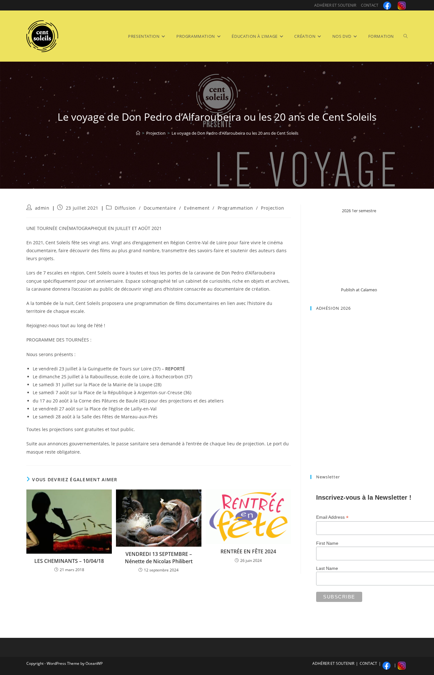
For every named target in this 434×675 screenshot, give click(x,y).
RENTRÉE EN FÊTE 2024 (248, 551)
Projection (272, 208)
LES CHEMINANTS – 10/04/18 (69, 560)
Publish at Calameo (359, 290)
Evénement (196, 208)
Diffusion (125, 208)
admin (42, 208)
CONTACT (369, 5)
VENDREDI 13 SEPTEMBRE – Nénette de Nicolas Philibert (159, 557)
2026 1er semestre (359, 210)
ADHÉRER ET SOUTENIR (335, 5)
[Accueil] (138, 133)
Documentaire (160, 208)
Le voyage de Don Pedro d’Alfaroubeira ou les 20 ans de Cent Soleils (235, 133)
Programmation (235, 208)
